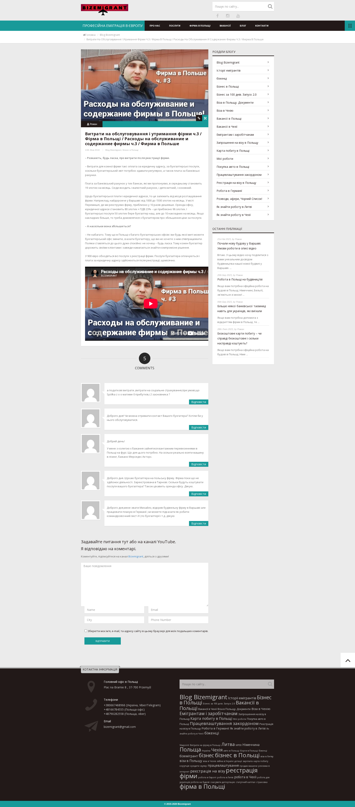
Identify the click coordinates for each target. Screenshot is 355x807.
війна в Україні (225, 761)
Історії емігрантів (229, 70)
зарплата (248, 761)
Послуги (174, 25)
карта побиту (261, 761)
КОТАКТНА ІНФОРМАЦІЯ (100, 669)
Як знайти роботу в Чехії (234, 215)
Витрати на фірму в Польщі (205, 745)
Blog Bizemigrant (110, 35)
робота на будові (200, 782)
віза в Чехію (209, 761)
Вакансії (225, 25)
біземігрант (189, 756)
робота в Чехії (245, 777)
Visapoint (184, 745)
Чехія (217, 750)
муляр (203, 765)
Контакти (262, 25)
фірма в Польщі (202, 786)
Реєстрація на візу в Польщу (236, 183)
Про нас (155, 25)
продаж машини (248, 765)
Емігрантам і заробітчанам (235, 135)
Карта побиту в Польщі (233, 151)
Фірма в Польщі (200, 25)
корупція (184, 765)
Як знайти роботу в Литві (234, 207)
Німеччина (250, 744)
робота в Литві (225, 777)
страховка (261, 782)
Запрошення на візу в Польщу (237, 143)
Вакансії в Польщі (229, 118)
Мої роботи (225, 159)
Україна (206, 750)
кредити (194, 765)
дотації (238, 761)
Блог (243, 25)
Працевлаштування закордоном (239, 175)
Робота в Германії (229, 191)
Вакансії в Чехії (227, 127)
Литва (228, 744)
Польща (190, 749)
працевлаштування (223, 765)
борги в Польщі (249, 750)
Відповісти (198, 402)
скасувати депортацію (222, 782)
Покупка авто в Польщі (233, 167)
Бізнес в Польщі (130, 150)
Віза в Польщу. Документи (235, 102)
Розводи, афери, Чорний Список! (239, 199)
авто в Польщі (231, 750)
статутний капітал (245, 782)
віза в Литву (266, 756)
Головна (90, 35)
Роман (93, 124)
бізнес (206, 755)
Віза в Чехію (225, 110)
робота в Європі (207, 777)
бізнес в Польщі (237, 755)
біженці (222, 78)
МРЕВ (239, 745)
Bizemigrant (135, 556)
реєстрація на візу (207, 770)
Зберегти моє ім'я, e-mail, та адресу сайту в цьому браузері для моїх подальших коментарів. (148, 631)
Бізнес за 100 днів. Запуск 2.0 (237, 94)
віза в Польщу (191, 760)
